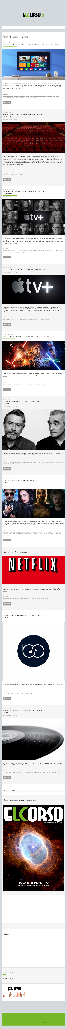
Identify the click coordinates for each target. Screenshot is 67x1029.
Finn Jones (34, 532)
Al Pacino (5, 462)
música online (23, 693)
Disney (27, 96)
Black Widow (6, 171)
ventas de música (53, 772)
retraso (30, 173)
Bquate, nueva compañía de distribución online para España (23, 617)
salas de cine (36, 173)
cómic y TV (18, 532)
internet (22, 598)
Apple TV (16, 96)
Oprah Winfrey (50, 250)
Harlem (40, 532)
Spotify (29, 97)
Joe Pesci (39, 462)
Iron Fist (51, 532)
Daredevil (24, 532)
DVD (20, 772)
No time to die (17, 173)
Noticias (9, 35)
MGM (13, 97)
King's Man (10, 173)
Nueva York (36, 533)
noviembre (30, 319)
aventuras (5, 532)
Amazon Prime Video (8, 96)
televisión (49, 598)
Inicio (4, 35)
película (61, 462)
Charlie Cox (12, 532)
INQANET (45, 1021)
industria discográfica (13, 693)
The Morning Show (28, 252)
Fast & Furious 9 (32, 171)
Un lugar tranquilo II (13, 174)
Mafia (43, 462)
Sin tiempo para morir (46, 173)
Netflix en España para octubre (15, 552)
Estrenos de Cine (22, 171)
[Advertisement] (33, 5)
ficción (30, 250)
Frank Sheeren (25, 462)
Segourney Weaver (44, 533)
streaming (34, 97)
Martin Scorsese (50, 462)
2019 (4, 319)
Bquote (5, 693)
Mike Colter (25, 533)
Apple (9, 250)
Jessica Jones (57, 532)
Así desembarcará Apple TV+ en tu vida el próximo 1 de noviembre (23, 193)
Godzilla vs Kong (41, 171)
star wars (39, 384)
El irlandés (18, 462)
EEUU (18, 598)
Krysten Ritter (7, 533)
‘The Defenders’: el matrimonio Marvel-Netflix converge (21, 482)
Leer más (7, 102)
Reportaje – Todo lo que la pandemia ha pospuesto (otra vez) (22, 115)
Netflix (16, 97)
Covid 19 (12, 171)
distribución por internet (9, 598)
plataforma (24, 173)
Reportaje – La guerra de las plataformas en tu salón (23, 45)
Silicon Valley (22, 97)
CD (3, 772)
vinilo (59, 772)
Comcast (16, 319)
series (42, 319)
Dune (16, 171)
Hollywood (49, 96)
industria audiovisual (24, 384)
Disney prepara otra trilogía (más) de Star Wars (21, 337)
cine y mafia (12, 462)
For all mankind (37, 250)
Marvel (19, 533)
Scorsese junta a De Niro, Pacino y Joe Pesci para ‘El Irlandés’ (22, 402)
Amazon (5, 250)
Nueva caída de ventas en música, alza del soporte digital (22, 712)
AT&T (12, 319)
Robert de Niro (7, 463)
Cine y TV (5, 94)
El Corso (51, 615)
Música (5, 691)
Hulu (54, 96)
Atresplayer (22, 96)
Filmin (31, 96)
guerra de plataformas (40, 96)
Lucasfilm (33, 384)
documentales (24, 250)
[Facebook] (32, 21)
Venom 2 (22, 174)
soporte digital (38, 772)
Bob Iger (5, 384)
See (11, 252)
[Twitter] (35, 21)
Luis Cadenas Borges (53, 44)
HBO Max (48, 171)
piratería (32, 598)
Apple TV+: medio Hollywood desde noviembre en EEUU (24, 269)
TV (51, 319)
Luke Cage (14, 533)
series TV (14, 252)
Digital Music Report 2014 (11, 772)
